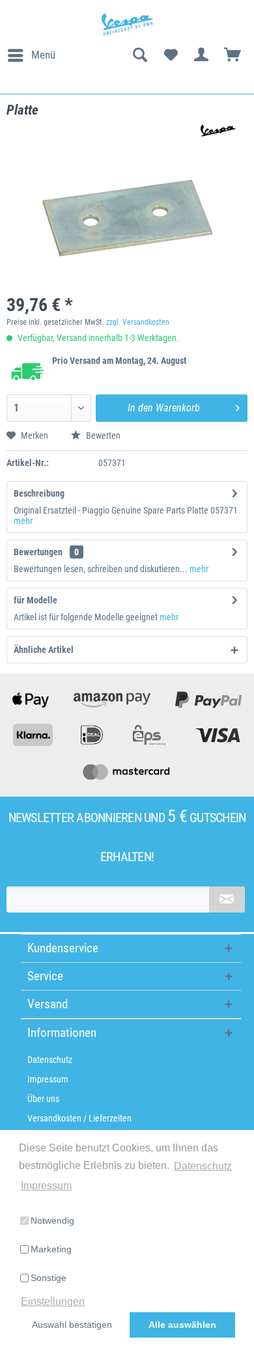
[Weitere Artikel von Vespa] (215, 130)
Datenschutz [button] (203, 1166)
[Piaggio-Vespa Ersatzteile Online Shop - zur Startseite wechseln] (126, 24)
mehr (23, 521)
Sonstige (48, 1277)
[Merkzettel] (171, 55)
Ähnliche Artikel (44, 649)
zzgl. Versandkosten (137, 322)
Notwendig (52, 1220)
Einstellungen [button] (53, 1301)
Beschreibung (39, 493)
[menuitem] (31, 55)
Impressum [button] (46, 1185)
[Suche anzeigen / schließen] (139, 55)
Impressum (47, 1079)
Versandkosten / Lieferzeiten (79, 1118)
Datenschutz (49, 1059)
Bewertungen (38, 552)
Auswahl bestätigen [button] (72, 1324)
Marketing (51, 1249)
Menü (43, 54)
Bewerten (102, 435)
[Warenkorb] (233, 55)
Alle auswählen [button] (182, 1324)
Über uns (43, 1099)
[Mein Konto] (202, 55)
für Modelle (35, 600)
